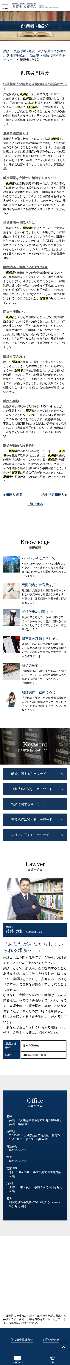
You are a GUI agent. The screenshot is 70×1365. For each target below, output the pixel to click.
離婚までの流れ (14, 356)
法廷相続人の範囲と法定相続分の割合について (35, 86)
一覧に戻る (35, 504)
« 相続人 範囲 (13, 495)
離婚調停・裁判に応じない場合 (25, 267)
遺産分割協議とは (16, 133)
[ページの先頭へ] (63, 1347)
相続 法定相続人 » (54, 495)
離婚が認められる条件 (19, 445)
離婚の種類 (11, 401)
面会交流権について (17, 312)
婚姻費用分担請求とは (19, 222)
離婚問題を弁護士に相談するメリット (30, 178)
